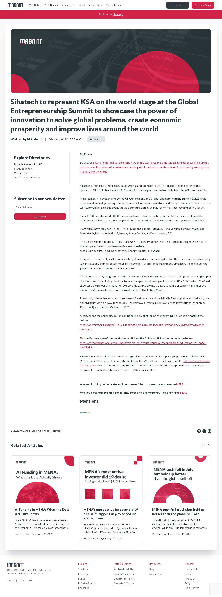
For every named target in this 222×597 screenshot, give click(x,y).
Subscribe (40, 216)
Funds (81, 578)
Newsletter (156, 573)
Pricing (82, 4)
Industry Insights (124, 573)
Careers (189, 573)
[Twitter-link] (10, 580)
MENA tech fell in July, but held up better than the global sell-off (178, 512)
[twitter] (199, 431)
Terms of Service (35, 573)
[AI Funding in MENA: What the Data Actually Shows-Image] (42, 479)
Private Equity (86, 583)
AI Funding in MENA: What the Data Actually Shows (42, 512)
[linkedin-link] (24, 580)
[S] (85, 413)
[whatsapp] (209, 431)
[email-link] (30, 580)
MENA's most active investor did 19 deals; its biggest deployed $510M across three (111, 514)
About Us (190, 578)
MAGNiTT (96, 139)
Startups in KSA (23, 168)
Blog (152, 569)
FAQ (187, 583)
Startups (83, 569)
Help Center (192, 587)
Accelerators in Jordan (27, 177)
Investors (84, 573)
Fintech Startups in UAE (28, 164)
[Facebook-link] (17, 580)
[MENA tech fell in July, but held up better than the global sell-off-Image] (179, 479)
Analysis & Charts (124, 583)
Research (83, 587)
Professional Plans (125, 569)
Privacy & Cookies (16, 573)
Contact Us (191, 569)
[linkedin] (204, 431)
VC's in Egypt (22, 172)
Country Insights (124, 578)
